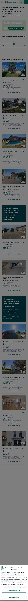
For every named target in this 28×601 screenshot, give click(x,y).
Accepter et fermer (14, 597)
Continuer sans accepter (14, 590)
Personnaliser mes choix (14, 594)
